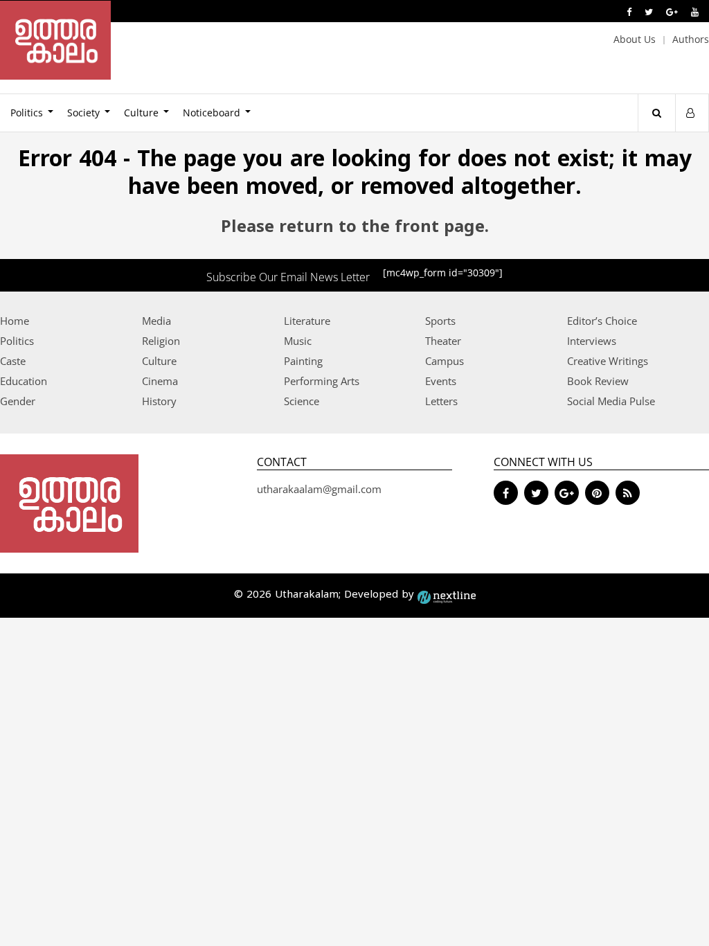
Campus (444, 361)
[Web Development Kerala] (447, 595)
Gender (17, 401)
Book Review (598, 381)
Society (83, 112)
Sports (440, 321)
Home (14, 321)
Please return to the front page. (355, 227)
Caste (13, 361)
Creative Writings (607, 361)
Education (23, 381)
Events (440, 381)
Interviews (591, 341)
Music (298, 341)
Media (156, 321)
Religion (161, 341)
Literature (307, 321)
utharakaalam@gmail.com (319, 489)
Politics (17, 341)
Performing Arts (321, 381)
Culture (141, 112)
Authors (690, 39)
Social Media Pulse (611, 401)
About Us (634, 39)
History (159, 401)
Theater (443, 341)
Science (301, 401)
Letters (441, 401)
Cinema (160, 381)
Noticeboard (211, 112)
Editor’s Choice (602, 321)
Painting (303, 361)
